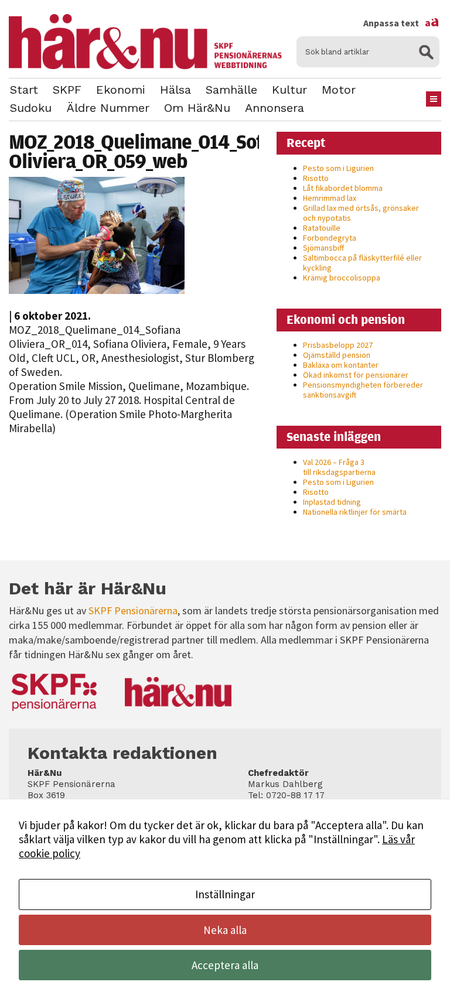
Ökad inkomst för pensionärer (355, 375)
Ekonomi (120, 90)
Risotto (316, 178)
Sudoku (31, 108)
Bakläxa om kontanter (341, 365)
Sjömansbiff (323, 247)
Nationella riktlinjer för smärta (355, 512)
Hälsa (175, 90)
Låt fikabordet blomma (343, 188)
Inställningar (225, 894)
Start (24, 90)
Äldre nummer (107, 108)
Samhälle (231, 90)
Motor (339, 90)
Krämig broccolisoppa (341, 277)
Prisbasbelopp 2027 (338, 345)
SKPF (67, 90)
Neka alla (225, 930)
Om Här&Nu (197, 108)
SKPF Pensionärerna (133, 610)
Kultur (289, 90)
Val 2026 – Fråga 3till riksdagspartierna (339, 467)
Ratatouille (321, 228)
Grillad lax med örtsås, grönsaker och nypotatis (361, 213)
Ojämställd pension (336, 355)
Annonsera (274, 108)
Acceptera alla (225, 965)
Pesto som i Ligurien (338, 168)
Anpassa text (401, 23)
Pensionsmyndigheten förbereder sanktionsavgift (363, 389)
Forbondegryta (329, 237)
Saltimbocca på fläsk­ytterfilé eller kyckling (362, 262)
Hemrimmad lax (329, 198)
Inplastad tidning (332, 502)
